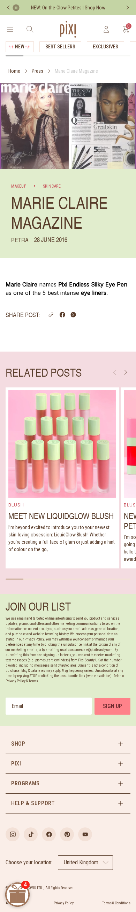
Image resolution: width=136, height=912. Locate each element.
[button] (51, 314)
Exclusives (105, 46)
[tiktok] (31, 834)
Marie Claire (21, 284)
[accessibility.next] (128, 8)
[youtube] (85, 834)
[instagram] (13, 834)
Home (14, 71)
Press (37, 71)
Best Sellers (60, 46)
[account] (106, 29)
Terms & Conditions (116, 903)
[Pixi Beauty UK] (68, 29)
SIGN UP (112, 706)
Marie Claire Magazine (76, 71)
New (19, 46)
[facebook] (49, 834)
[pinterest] (67, 834)
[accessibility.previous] (8, 8)
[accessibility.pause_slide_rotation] (16, 7)
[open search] (29, 29)
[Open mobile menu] (10, 29)
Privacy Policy (64, 903)
